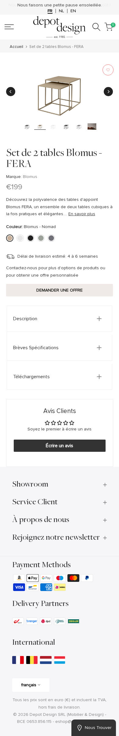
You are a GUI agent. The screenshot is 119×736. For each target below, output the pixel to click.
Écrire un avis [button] (59, 446)
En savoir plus (81, 213)
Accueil (16, 47)
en (73, 11)
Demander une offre (59, 290)
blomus (30, 176)
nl (61, 11)
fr (50, 11)
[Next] (108, 91)
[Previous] (10, 91)
